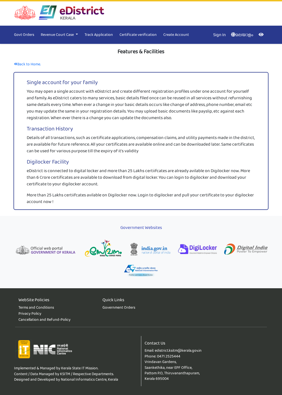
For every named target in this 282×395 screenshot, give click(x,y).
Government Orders (118, 307)
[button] (63, 35)
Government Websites (141, 227)
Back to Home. (29, 64)
